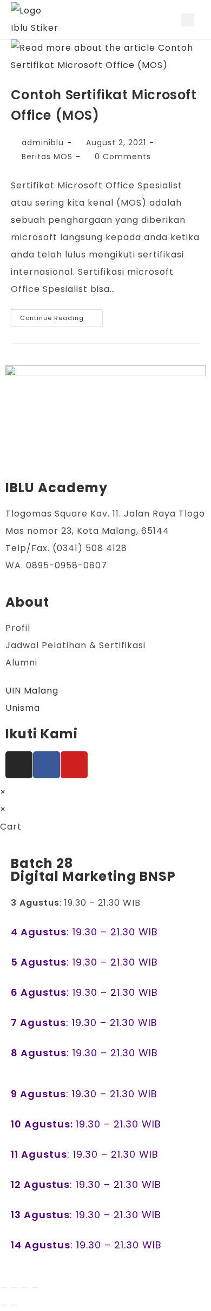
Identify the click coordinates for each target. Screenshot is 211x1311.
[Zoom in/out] (4, 1288)
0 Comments (123, 156)
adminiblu (43, 142)
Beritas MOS (47, 156)
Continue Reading (61, 315)
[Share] (24, 1288)
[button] (169, 20)
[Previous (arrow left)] (4, 1305)
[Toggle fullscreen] (14, 1288)
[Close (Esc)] (34, 1288)
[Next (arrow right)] (14, 1305)
